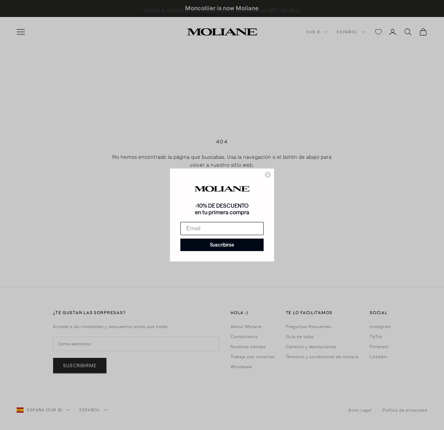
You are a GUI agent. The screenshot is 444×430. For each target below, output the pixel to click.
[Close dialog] (267, 174)
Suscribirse (222, 245)
